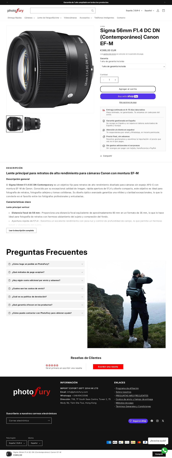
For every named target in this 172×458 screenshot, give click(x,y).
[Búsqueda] (92, 10)
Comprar (159, 454)
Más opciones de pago (127, 102)
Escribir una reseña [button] (108, 367)
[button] (29, 17)
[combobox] (62, 10)
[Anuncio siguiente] (165, 2)
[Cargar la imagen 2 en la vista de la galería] (32, 124)
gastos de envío (110, 54)
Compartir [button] (107, 156)
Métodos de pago (125, 402)
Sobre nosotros (123, 392)
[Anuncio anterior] (7, 2)
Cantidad (104, 75)
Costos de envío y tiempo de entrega (134, 399)
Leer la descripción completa (21, 230)
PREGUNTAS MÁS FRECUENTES (132, 395)
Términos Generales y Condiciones (133, 406)
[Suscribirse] (48, 420)
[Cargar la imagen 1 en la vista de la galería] (14, 124)
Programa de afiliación (127, 388)
